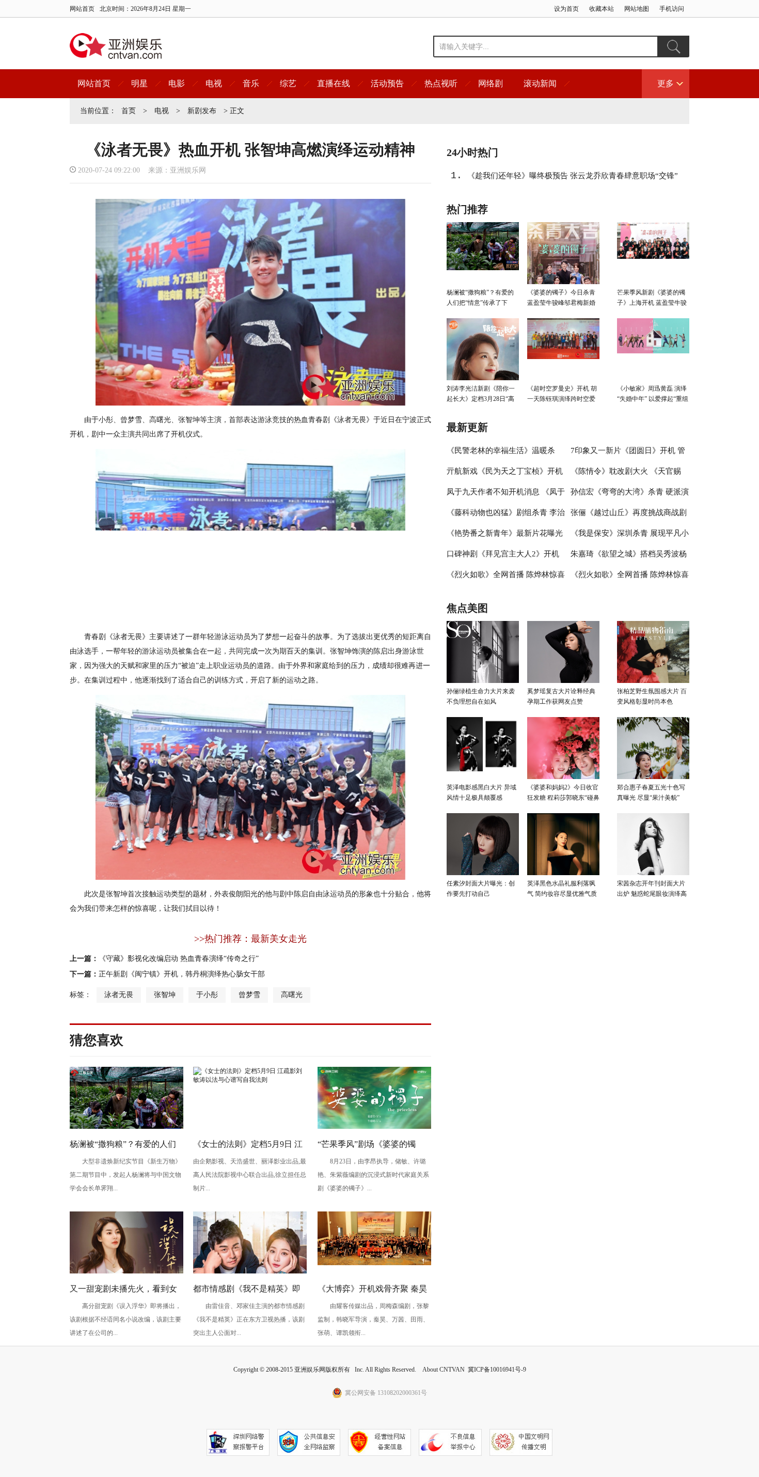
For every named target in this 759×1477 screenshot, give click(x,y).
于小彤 (207, 995)
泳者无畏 (118, 995)
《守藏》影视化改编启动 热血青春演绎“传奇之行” (179, 958)
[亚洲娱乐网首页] (116, 46)
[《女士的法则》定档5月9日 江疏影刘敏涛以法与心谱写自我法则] (250, 1079)
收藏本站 (601, 8)
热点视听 (440, 83)
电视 (213, 83)
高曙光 (292, 995)
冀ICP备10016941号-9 (497, 1369)
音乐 (251, 83)
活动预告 (387, 83)
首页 (128, 111)
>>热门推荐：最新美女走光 (250, 939)
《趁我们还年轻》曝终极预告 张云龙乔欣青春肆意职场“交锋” (572, 176)
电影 (176, 83)
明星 (139, 83)
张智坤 (165, 995)
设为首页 (566, 8)
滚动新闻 (540, 83)
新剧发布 (201, 111)
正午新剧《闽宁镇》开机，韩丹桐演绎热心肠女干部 (182, 974)
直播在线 (333, 83)
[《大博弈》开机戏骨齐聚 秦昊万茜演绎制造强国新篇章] (374, 1263)
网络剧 (490, 83)
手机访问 (671, 8)
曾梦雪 (249, 995)
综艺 (288, 83)
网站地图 (636, 8)
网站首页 (82, 8)
